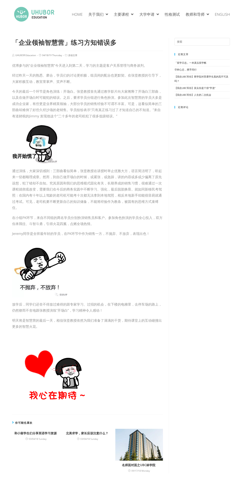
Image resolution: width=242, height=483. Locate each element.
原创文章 (72, 55)
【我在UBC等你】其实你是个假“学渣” (195, 88)
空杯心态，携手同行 (186, 69)
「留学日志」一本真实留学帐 (191, 62)
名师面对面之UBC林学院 (139, 465)
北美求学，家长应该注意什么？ (87, 433)
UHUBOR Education (25, 55)
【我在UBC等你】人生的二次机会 (193, 94)
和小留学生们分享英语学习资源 (35, 433)
